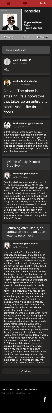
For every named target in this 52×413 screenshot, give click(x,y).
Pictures (42, 37)
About (26, 37)
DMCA (19, 389)
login (15, 50)
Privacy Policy (30, 389)
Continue (26, 371)
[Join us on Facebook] (45, 399)
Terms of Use (7, 389)
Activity (9, 37)
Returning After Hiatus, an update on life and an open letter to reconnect (25, 231)
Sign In (43, 3)
